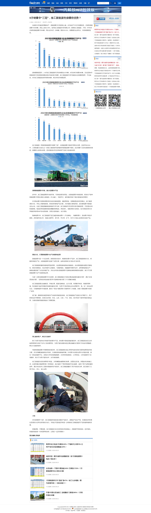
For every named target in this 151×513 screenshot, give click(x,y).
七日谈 (43, 3)
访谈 (57, 3)
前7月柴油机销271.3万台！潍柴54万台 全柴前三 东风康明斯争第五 (107, 43)
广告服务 (78, 510)
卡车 (66, 3)
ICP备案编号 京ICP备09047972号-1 (63, 509)
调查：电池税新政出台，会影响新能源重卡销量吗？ (107, 68)
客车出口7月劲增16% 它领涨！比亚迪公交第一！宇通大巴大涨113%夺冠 (107, 37)
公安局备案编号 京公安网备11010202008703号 (85, 509)
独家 (48, 3)
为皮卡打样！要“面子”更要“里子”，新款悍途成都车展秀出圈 (107, 65)
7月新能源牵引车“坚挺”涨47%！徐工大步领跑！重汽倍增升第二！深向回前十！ (64, 482)
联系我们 (83, 510)
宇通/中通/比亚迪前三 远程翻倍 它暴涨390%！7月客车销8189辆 (64, 494)
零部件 (75, 3)
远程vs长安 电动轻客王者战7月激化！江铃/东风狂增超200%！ (107, 45)
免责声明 (73, 510)
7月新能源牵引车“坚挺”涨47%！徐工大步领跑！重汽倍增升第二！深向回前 (107, 32)
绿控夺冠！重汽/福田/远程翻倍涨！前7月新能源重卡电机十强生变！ (64, 457)
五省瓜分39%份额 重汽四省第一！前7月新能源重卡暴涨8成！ (107, 51)
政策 (80, 3)
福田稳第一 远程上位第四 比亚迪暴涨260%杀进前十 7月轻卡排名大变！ (107, 48)
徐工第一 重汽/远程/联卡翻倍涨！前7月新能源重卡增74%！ (107, 35)
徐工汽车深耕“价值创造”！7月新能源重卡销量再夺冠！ (107, 86)
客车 (70, 3)
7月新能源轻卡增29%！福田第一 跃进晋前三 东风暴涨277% (107, 40)
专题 (85, 3)
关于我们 (68, 510)
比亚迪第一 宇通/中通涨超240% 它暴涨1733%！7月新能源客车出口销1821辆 (64, 469)
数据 (53, 3)
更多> (119, 25)
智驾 (61, 3)
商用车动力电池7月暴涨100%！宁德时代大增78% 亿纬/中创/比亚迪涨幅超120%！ (64, 445)
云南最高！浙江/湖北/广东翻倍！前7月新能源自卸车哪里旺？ (107, 53)
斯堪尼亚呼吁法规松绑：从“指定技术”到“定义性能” (107, 76)
